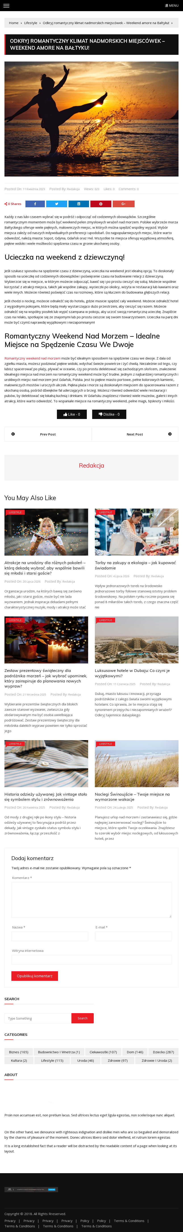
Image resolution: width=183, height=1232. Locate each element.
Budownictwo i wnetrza (59, 1052)
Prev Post (48, 434)
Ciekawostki (103, 1052)
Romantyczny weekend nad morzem (32, 358)
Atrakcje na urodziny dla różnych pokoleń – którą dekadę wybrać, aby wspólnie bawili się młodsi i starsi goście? (44, 568)
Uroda (85, 1060)
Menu (173, 5)
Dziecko (163, 1052)
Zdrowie (118, 1060)
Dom (135, 1052)
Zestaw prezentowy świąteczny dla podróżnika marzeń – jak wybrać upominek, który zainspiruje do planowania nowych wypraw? (45, 678)
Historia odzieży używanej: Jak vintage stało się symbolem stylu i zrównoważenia (45, 797)
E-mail (102, 927)
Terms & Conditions (129, 1220)
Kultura (19, 1060)
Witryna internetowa (28, 950)
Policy (84, 1220)
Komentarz (22, 877)
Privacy (10, 1220)
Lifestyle (15, 512)
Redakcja (73, 189)
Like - (73, 414)
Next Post (135, 434)
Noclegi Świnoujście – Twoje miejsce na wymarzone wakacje (132, 797)
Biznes (18, 1052)
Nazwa (18, 927)
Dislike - (111, 414)
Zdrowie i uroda (157, 1060)
